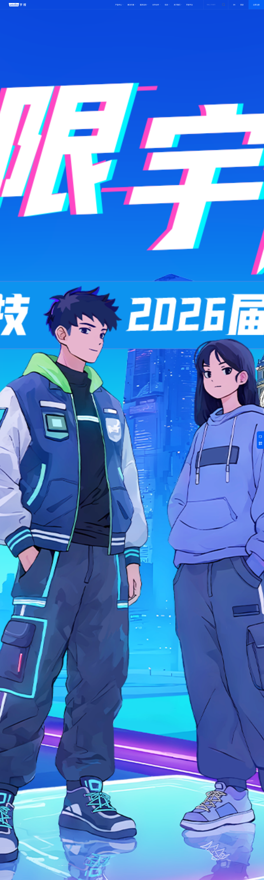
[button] (59, 865)
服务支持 (143, 4)
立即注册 (256, 4)
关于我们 (177, 4)
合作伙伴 (155, 4)
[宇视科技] (17, 4)
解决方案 (131, 4)
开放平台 (189, 4)
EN (234, 4)
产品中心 (118, 4)
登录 (242, 4)
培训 (166, 4)
